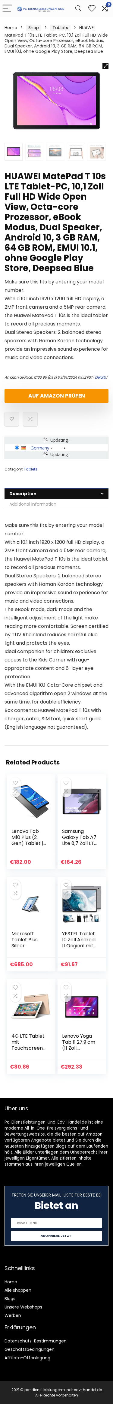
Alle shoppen (18, 1290)
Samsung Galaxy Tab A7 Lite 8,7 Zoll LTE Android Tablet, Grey (79, 843)
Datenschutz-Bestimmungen (36, 1341)
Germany (39, 448)
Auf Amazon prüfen (56, 395)
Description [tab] (22, 494)
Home (11, 28)
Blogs (10, 1299)
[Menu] (7, 9)
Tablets (60, 28)
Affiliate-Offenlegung (27, 1358)
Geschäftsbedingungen (30, 1349)
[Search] (78, 9)
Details (100, 377)
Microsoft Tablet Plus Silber (24, 939)
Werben (13, 1315)
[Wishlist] (92, 8)
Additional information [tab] (32, 504)
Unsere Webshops (23, 1307)
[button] (105, 66)
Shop (33, 28)
